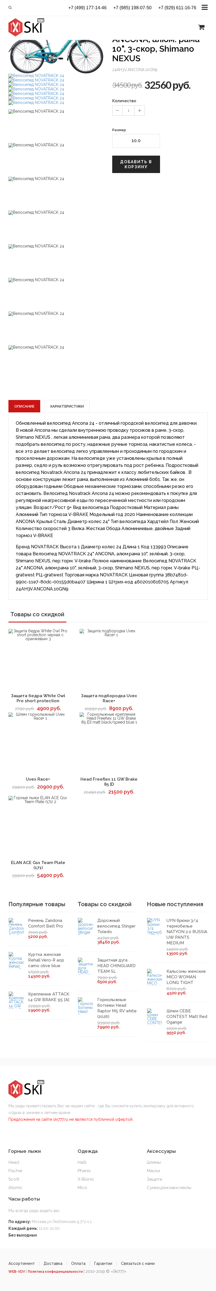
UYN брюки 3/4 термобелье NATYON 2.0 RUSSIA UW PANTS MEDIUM (186, 931)
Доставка (53, 1263)
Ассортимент (21, 1263)
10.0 (136, 140)
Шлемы (154, 1162)
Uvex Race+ (38, 779)
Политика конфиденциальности (56, 1272)
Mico (82, 1187)
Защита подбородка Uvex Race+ (109, 698)
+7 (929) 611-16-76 (177, 8)
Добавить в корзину (136, 164)
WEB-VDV (17, 1272)
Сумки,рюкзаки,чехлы (169, 1187)
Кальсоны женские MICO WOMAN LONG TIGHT (186, 977)
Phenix (84, 1170)
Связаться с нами (138, 1263)
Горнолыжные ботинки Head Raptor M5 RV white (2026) (117, 1008)
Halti (82, 1162)
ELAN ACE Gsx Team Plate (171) (38, 865)
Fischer (15, 1170)
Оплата (78, 1263)
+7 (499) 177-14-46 (87, 8)
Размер (119, 130)
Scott (13, 1179)
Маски (153, 1170)
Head (13, 1162)
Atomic (15, 1187)
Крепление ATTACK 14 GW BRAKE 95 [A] (48, 997)
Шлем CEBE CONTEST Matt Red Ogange (186, 1016)
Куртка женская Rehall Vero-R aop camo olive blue (46, 960)
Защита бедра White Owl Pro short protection (38, 698)
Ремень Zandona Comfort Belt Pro (45, 923)
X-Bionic (86, 1179)
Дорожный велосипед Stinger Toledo (116, 926)
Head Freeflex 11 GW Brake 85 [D (109, 782)
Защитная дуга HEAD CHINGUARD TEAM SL (116, 966)
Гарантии (103, 1263)
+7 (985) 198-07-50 (132, 8)
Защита (154, 1179)
